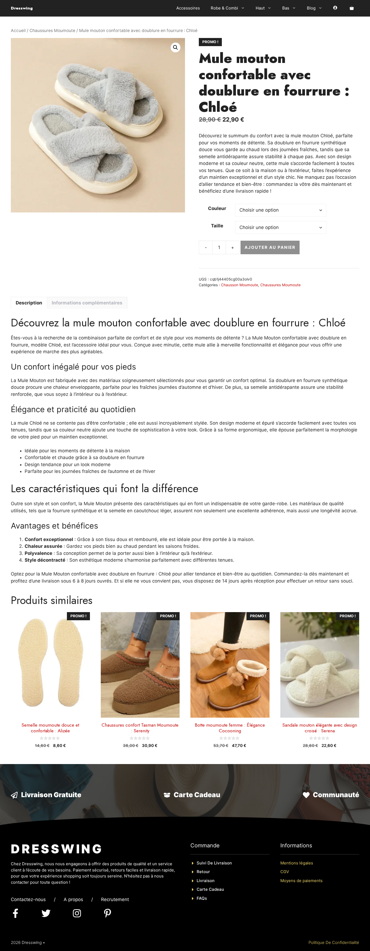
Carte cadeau (210, 889)
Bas (285, 8)
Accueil (18, 30)
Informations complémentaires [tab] (87, 303)
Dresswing (22, 8)
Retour (203, 871)
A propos (73, 899)
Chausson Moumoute (239, 285)
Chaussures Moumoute (52, 30)
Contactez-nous (28, 899)
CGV (284, 871)
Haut (260, 8)
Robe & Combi (224, 8)
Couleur (217, 208)
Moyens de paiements (301, 880)
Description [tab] (29, 303)
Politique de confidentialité (334, 942)
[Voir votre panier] (351, 8)
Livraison (206, 880)
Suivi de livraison (214, 863)
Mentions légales (296, 863)
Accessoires (188, 8)
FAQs (202, 898)
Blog (311, 8)
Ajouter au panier (270, 247)
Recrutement (115, 899)
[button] (175, 47)
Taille (217, 225)
